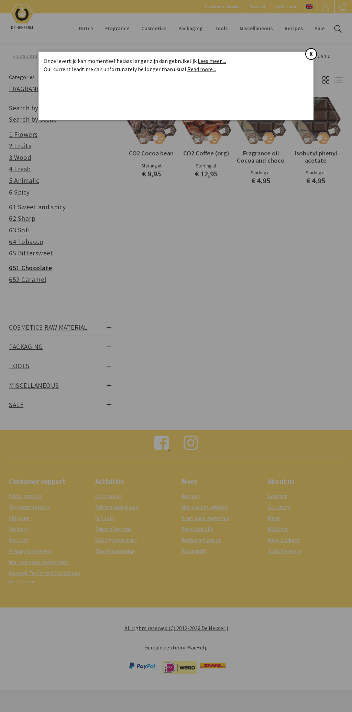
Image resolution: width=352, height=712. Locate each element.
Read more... (201, 69)
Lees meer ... (212, 60)
